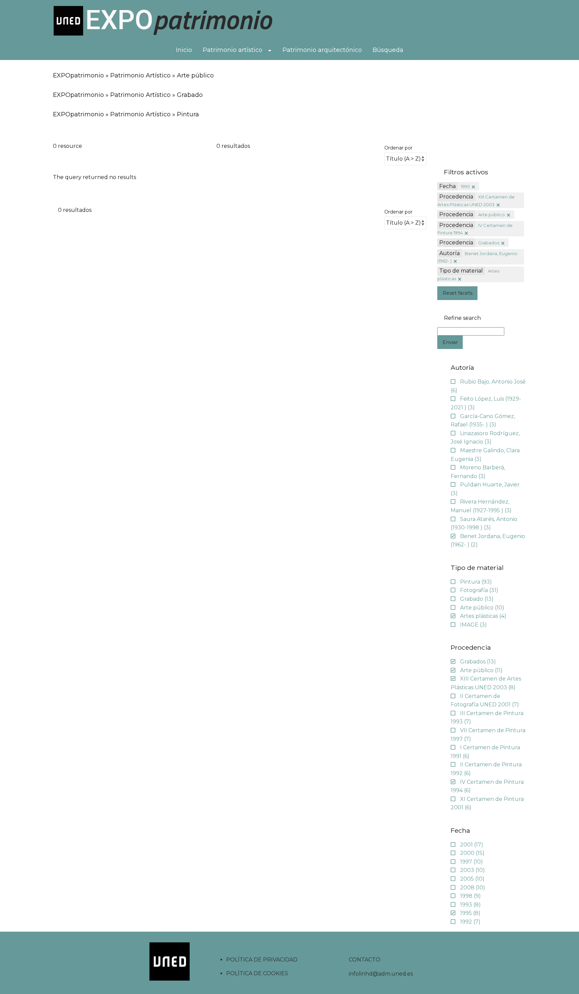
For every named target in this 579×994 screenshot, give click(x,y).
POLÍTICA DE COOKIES (257, 973)
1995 (465, 186)
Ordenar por (398, 148)
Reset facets (457, 293)
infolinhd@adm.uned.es (381, 974)
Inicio (184, 50)
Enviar (450, 342)
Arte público (491, 214)
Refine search (462, 318)
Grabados (488, 242)
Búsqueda (388, 50)
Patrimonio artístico (232, 50)
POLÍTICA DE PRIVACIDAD (262, 959)
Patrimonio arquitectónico (322, 50)
